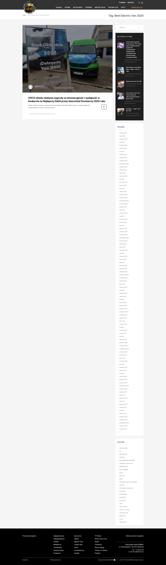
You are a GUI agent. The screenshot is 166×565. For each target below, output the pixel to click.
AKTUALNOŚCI (60, 87)
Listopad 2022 (123, 271)
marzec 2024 (122, 222)
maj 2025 (121, 179)
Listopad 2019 (123, 382)
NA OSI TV (122, 476)
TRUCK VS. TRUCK (124, 510)
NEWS (72, 87)
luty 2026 (121, 151)
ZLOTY (121, 519)
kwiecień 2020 (123, 367)
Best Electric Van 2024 (35, 113)
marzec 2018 (122, 429)
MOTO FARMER (123, 469)
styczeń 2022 (123, 302)
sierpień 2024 (123, 207)
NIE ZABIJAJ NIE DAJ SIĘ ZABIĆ (128, 482)
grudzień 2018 (123, 416)
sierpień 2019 (123, 392)
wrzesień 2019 (123, 389)
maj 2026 (121, 142)
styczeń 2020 (123, 376)
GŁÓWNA (68, 87)
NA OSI (121, 472)
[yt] (142, 2)
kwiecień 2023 (123, 256)
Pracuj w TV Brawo (101, 550)
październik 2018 (124, 423)
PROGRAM (122, 491)
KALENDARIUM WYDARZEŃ (127, 460)
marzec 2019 (122, 407)
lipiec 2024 (122, 210)
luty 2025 (121, 188)
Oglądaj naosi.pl (59, 536)
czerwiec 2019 (123, 398)
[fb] (139, 2)
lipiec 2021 (122, 321)
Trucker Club (78, 544)
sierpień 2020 (123, 355)
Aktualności (57, 544)
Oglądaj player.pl (59, 539)
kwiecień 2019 (123, 404)
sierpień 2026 (123, 133)
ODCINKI (121, 485)
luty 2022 (121, 299)
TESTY (121, 503)
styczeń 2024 (123, 228)
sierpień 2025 (123, 170)
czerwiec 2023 (123, 250)
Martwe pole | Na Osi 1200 (133, 81)
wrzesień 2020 (123, 352)
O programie (58, 547)
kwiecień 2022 (123, 293)
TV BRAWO (122, 2)
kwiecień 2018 (123, 426)
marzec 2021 (122, 333)
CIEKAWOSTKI (123, 454)
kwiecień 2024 (123, 219)
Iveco (53, 113)
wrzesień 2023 (123, 241)
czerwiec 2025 (123, 176)
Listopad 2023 (123, 234)
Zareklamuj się (79, 550)
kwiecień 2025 (123, 182)
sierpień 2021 (123, 318)
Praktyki (97, 553)
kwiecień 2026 (123, 145)
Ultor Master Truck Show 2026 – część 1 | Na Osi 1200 (133, 69)
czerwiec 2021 (123, 324)
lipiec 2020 (122, 358)
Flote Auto (49, 113)
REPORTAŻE (122, 497)
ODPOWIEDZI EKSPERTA (126, 488)
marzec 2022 (122, 296)
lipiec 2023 (122, 247)
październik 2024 (124, 200)
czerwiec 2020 (123, 361)
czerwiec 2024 (123, 213)
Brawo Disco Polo (101, 539)
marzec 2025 (122, 185)
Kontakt (76, 553)
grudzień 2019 (123, 379)
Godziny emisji (58, 550)
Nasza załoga (99, 547)
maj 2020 (121, 364)
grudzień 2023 (123, 231)
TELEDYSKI (122, 500)
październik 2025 (124, 164)
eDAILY (43, 113)
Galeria (76, 539)
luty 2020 (121, 373)
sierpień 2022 (123, 281)
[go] (139, 28)
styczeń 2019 (123, 413)
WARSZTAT (122, 516)
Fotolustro (98, 544)
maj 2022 (121, 290)
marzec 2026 (122, 148)
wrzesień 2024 (123, 204)
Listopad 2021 (123, 308)
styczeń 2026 (123, 154)
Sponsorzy (77, 536)
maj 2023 (121, 253)
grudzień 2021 (123, 305)
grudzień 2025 (123, 157)
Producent (57, 553)
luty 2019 (121, 410)
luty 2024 (121, 225)
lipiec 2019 (122, 395)
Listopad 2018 (123, 419)
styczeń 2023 (123, 265)
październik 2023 (124, 237)
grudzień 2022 (123, 268)
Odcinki (56, 542)
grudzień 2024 (123, 194)
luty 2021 (121, 336)
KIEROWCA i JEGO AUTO (126, 463)
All (65, 87)
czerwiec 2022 (123, 287)
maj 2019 (121, 401)
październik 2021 (124, 311)
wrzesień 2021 (123, 315)
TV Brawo (98, 536)
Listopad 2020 (123, 345)
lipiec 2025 (122, 173)
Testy (76, 547)
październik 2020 (124, 349)
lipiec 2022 (122, 284)
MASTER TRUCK (123, 466)
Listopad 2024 (123, 197)
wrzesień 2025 (123, 167)
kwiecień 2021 (123, 330)
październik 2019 (124, 386)
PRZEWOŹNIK (123, 494)
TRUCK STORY (123, 506)
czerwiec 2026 (123, 139)
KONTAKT (131, 2)
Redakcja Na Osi (39, 86)
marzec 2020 (122, 370)
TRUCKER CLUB (123, 513)
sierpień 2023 (123, 244)
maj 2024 (121, 216)
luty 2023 (121, 262)
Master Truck (78, 542)
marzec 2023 (122, 259)
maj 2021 (121, 327)
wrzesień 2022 (123, 278)
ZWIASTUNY (122, 522)
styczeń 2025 (123, 191)
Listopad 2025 (123, 160)
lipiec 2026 (122, 136)
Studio (97, 542)
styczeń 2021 (123, 339)
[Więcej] (104, 109)
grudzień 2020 (123, 342)
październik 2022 (124, 274)
